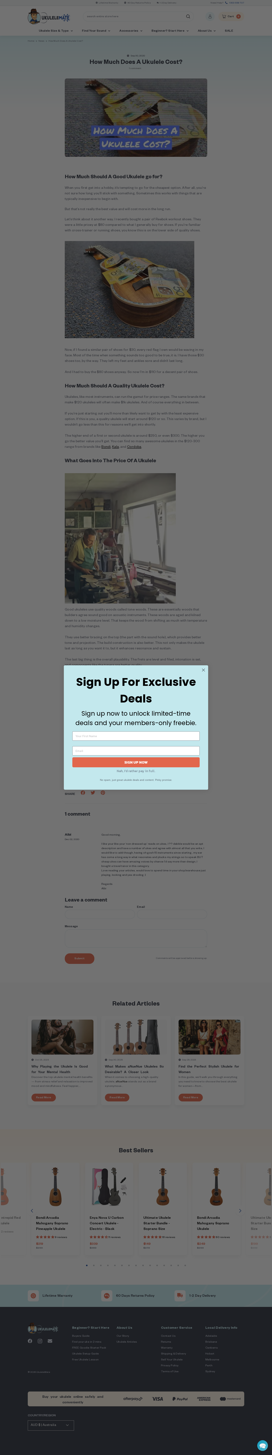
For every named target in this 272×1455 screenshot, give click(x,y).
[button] (262, 1445)
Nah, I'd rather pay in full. (136, 770)
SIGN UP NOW (136, 762)
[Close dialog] (203, 670)
